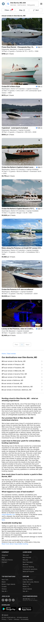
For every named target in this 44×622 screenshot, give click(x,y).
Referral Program (28, 571)
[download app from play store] (9, 609)
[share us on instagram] (10, 600)
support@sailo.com (8, 514)
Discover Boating (28, 567)
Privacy (4, 619)
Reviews (25, 564)
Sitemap (16, 619)
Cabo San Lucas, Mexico (31, 582)
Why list (25, 560)
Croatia (4, 586)
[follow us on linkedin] (13, 600)
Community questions (30, 569)
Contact (4, 562)
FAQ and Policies (7, 560)
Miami (4, 582)
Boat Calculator (28, 562)
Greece (4, 589)
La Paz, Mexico (28, 579)
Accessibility (25, 619)
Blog (3, 557)
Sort (37, 10)
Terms (10, 619)
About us (5, 555)
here (3, 520)
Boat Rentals (27, 557)
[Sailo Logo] (3, 3)
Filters (9, 10)
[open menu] (42, 4)
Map (20, 10)
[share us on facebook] (6, 600)
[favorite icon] (39, 20)
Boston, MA (27, 584)
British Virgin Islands (8, 584)
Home (4, 353)
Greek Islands (27, 589)
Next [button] (27, 344)
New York (5, 579)
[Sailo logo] (5, 615)
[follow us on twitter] (3, 600)
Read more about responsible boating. (15, 544)
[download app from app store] (25, 609)
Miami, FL (26, 586)
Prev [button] (16, 344)
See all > (4, 591)
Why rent (26, 555)
